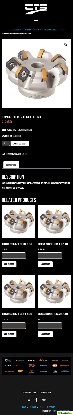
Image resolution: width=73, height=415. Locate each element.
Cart (41, 407)
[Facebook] (36, 400)
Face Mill (37, 29)
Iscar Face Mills (50, 29)
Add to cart (19, 143)
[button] (66, 45)
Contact (33, 407)
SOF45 (63, 29)
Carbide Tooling (15, 29)
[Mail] (44, 400)
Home (24, 407)
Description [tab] (11, 164)
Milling (28, 29)
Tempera (55, 411)
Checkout (51, 407)
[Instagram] (29, 400)
